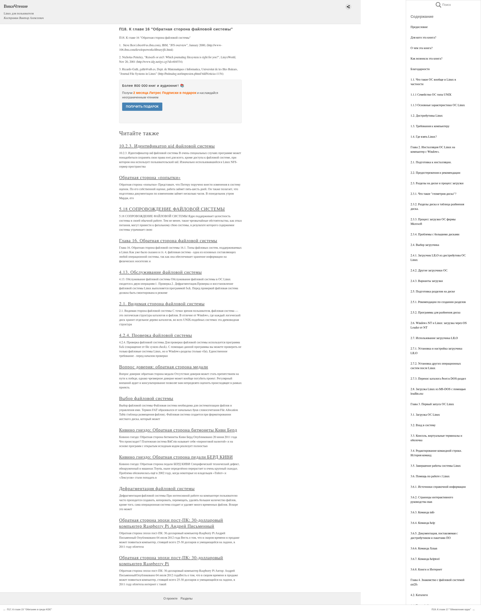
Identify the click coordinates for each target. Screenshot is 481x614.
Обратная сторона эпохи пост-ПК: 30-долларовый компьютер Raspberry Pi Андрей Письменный (171, 523)
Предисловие (419, 27)
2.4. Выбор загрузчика (425, 245)
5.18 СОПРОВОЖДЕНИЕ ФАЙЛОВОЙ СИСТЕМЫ (172, 209)
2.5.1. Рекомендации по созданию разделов (438, 302)
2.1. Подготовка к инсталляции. (431, 162)
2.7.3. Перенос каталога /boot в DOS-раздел (438, 378)
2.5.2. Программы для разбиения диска (435, 312)
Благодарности (420, 69)
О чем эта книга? (422, 48)
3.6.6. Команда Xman (424, 548)
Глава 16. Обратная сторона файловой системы (168, 240)
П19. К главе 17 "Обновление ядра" (451, 609)
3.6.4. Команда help (423, 523)
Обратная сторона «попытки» (150, 177)
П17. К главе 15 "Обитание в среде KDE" (29, 609)
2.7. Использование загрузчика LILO (434, 338)
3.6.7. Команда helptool (425, 559)
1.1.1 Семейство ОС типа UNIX (431, 94)
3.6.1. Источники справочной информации (438, 487)
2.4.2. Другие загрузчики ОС (429, 270)
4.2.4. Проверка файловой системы (155, 335)
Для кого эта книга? (423, 37)
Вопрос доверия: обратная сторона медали (163, 367)
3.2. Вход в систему (423, 425)
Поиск (442, 4)
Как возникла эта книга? (426, 58)
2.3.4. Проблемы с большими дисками (435, 234)
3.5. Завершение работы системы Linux (436, 465)
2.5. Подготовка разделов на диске (433, 291)
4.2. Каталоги (419, 595)
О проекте (170, 598)
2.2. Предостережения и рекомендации (435, 172)
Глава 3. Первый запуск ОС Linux (432, 404)
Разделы (187, 598)
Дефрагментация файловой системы (157, 488)
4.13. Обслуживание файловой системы (160, 272)
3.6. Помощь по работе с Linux (430, 476)
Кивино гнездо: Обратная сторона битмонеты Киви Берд (178, 430)
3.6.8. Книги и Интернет (426, 569)
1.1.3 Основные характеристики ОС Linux (438, 105)
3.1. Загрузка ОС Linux (425, 414)
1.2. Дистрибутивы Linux (427, 115)
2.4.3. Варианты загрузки (427, 281)
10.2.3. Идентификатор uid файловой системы (167, 146)
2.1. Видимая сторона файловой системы (162, 304)
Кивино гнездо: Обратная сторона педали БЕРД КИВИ (176, 457)
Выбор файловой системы (146, 398)
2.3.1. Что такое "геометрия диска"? (433, 194)
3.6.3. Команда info (422, 512)
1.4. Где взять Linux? (424, 136)
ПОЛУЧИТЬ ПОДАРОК (142, 106)
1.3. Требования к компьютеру (430, 126)
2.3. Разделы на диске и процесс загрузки (437, 183)
